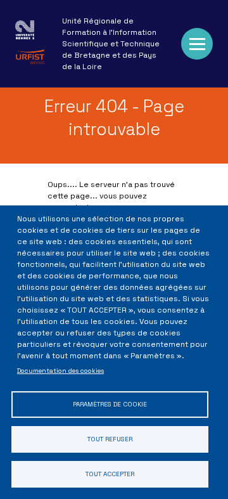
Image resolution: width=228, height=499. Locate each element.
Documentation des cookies (60, 370)
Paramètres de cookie (110, 404)
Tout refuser (109, 439)
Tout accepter (110, 474)
